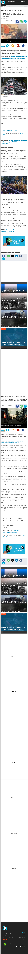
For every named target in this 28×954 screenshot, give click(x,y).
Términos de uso (22, 937)
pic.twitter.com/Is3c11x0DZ (10, 532)
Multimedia (11, 937)
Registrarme (12, 1)
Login (7, 1)
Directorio (23, 939)
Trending (16, 10)
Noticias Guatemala (7, 10)
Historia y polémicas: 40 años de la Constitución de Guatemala (13, 343)
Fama (11, 933)
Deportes (5, 935)
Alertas (22, 396)
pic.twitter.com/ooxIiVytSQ (10, 130)
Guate (4, 933)
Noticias (16, 396)
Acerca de (23, 934)
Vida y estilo (5, 937)
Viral (22, 10)
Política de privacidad (21, 935)
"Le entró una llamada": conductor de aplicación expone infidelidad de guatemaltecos (14, 142)
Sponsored (5, 939)
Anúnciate (23, 932)
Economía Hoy (6, 931)
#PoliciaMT (16, 530)
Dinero (7, 933)
